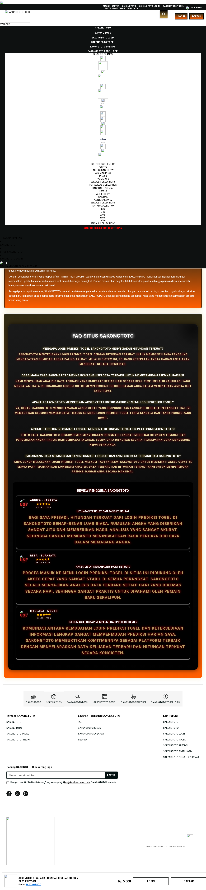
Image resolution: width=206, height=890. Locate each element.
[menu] (103, 128)
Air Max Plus (103, 173)
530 (103, 208)
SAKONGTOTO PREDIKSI (133, 702)
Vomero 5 (103, 178)
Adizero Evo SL (103, 199)
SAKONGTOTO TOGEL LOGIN (165, 702)
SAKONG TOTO (54, 702)
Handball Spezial (103, 188)
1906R (103, 217)
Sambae (103, 196)
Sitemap (82, 739)
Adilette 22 (103, 194)
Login (181, 16)
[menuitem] (103, 27)
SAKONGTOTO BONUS (89, 728)
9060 (103, 220)
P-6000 (103, 175)
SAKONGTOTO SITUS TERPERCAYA (121, 8)
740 (103, 211)
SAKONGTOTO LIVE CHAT (91, 733)
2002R (103, 214)
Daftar (196, 16)
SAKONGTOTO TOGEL (173, 6)
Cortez (103, 167)
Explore (5, 24)
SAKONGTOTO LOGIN (149, 6)
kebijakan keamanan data (77, 782)
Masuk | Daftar (111, 6)
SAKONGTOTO (129, 6)
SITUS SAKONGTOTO (11, 251)
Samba (103, 191)
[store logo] (17, 16)
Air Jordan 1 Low (103, 170)
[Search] (164, 14)
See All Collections (103, 181)
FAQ (80, 722)
